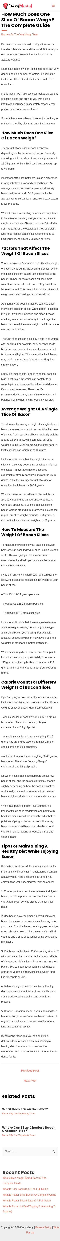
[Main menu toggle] (53, 5)
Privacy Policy (43, 1227)
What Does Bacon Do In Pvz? (25, 1109)
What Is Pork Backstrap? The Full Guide (25, 1189)
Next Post (30, 1080)
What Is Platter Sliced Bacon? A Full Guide (27, 1200)
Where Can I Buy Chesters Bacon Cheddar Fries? (29, 1129)
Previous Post (30, 1070)
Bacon (5, 34)
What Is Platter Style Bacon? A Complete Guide (29, 1194)
